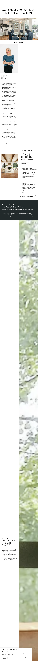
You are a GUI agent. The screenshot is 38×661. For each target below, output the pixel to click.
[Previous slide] (1, 29)
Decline (25, 658)
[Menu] (3, 2)
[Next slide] (37, 29)
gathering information (24, 162)
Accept (15, 658)
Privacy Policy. (10, 654)
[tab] (17, 37)
